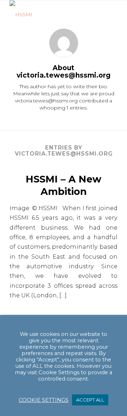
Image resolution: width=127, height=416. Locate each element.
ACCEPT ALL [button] (90, 400)
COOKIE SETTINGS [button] (43, 400)
